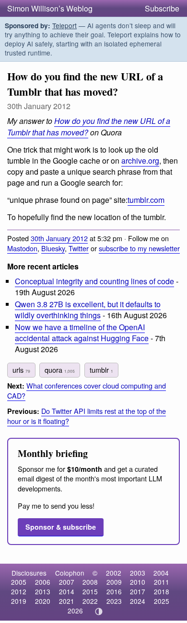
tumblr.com (146, 199)
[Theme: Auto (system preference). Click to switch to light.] (99, 611)
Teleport (64, 25)
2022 (90, 601)
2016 (114, 591)
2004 (161, 573)
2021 (66, 601)
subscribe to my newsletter (139, 248)
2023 (114, 601)
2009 (114, 582)
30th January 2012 (59, 238)
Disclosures (29, 573)
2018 (161, 591)
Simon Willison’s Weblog (50, 8)
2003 (137, 573)
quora (60, 370)
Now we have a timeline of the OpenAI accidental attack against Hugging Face (82, 333)
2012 (18, 591)
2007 (66, 582)
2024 (137, 601)
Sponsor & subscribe (60, 527)
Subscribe (162, 8)
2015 (90, 591)
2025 (161, 601)
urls (21, 370)
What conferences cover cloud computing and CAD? (86, 390)
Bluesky (53, 248)
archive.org (140, 160)
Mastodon (22, 248)
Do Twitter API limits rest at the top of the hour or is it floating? (86, 416)
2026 (75, 610)
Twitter (79, 248)
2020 (42, 601)
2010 (137, 582)
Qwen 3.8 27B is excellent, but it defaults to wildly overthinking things (88, 310)
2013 (42, 591)
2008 (90, 582)
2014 (66, 591)
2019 (18, 601)
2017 (137, 591)
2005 (18, 582)
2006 (42, 582)
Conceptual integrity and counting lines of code (94, 281)
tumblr (101, 370)
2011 (161, 582)
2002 (113, 573)
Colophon (69, 573)
